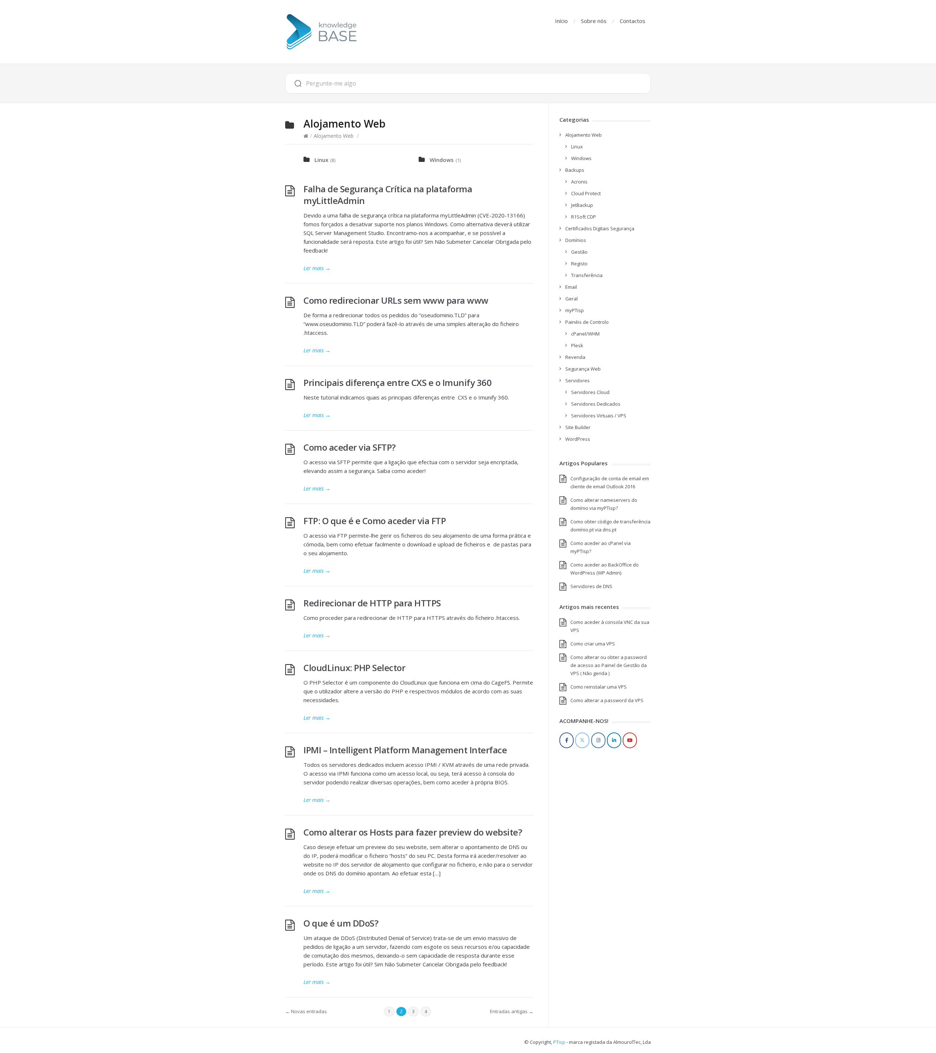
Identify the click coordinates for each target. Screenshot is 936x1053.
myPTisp (574, 310)
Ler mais (317, 268)
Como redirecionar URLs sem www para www (395, 300)
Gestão (579, 252)
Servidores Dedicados (595, 404)
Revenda (575, 357)
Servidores (577, 380)
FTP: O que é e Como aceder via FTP (374, 521)
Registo (579, 263)
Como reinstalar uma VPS (598, 686)
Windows (442, 159)
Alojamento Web (334, 135)
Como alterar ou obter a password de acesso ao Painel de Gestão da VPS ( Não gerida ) (608, 665)
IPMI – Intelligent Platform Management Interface (405, 750)
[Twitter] (582, 740)
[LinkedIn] (614, 740)
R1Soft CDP (583, 216)
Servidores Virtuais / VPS (598, 415)
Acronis (579, 181)
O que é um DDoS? (340, 923)
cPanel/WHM (585, 333)
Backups (574, 170)
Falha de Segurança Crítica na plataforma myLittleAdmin (387, 195)
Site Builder (577, 427)
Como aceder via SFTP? (349, 447)
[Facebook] (566, 740)
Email (571, 287)
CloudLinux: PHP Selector (354, 668)
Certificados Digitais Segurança (599, 228)
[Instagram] (598, 740)
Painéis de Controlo (587, 322)
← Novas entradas (306, 1011)
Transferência (587, 275)
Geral (571, 298)
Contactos (632, 20)
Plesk (577, 345)
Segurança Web (583, 368)
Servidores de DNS (591, 586)
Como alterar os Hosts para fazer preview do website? (412, 832)
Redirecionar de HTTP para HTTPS (372, 603)
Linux (321, 159)
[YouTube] (630, 740)
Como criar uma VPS (592, 643)
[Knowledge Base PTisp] (321, 32)
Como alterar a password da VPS (607, 700)
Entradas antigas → (511, 1011)
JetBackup (582, 205)
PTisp (559, 1042)
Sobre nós (594, 20)
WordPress (577, 439)
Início (561, 20)
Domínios (575, 240)
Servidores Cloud (590, 392)
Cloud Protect (586, 193)
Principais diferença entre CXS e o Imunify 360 (397, 382)
